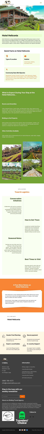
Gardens (32, 61)
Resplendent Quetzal (10, 75)
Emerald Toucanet (20, 75)
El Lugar (4, 370)
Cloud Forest (27, 61)
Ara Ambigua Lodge (6, 372)
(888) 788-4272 (7, 380)
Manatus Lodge (5, 366)
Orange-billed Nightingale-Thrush (21, 78)
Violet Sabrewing (28, 75)
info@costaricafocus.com (11, 383)
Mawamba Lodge (6, 368)
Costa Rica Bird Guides (27, 369)
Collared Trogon (32, 78)
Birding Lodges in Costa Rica (28, 366)
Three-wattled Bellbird (28, 76)
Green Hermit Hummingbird (16, 76)
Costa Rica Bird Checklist (27, 375)
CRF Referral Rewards (27, 377)
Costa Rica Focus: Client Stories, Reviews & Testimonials (29, 372)
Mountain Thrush (9, 79)
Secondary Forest (28, 63)
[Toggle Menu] (41, 2)
